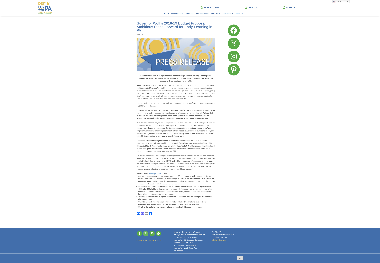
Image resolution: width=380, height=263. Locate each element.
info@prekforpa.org (219, 240)
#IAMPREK (189, 13)
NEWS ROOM (215, 13)
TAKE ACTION (211, 7)
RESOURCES (227, 13)
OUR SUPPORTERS (202, 13)
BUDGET (238, 13)
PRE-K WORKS (176, 13)
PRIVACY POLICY (155, 240)
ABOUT (166, 13)
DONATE (290, 7)
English (338, 1)
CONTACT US (142, 240)
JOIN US (252, 7)
